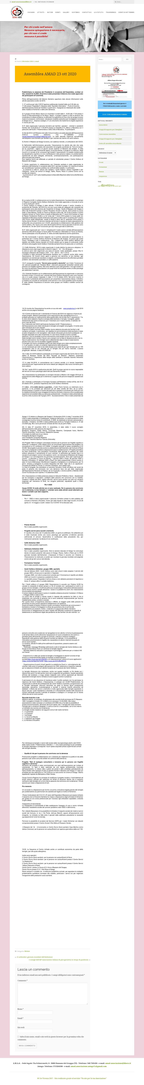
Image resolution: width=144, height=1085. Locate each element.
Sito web (20, 1027)
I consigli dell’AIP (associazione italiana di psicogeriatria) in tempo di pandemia (58, 960)
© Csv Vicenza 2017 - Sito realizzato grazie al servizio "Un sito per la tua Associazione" (72, 1078)
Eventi (57, 12)
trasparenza (103, 176)
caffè (99, 186)
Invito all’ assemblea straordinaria (110, 143)
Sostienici (76, 12)
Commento (22, 980)
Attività (40, 12)
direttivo (107, 185)
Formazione (103, 167)
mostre (116, 186)
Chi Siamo (31, 12)
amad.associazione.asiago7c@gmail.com (89, 1066)
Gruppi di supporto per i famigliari (110, 129)
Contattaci (87, 12)
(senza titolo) (103, 125)
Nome (20, 1009)
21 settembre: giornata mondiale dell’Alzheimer (35, 957)
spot (120, 186)
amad (37, 61)
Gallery (66, 12)
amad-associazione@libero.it (21, 2)
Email (20, 1018)
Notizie (50, 12)
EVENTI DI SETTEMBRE (126, 12)
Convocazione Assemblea (107, 134)
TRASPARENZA (111, 12)
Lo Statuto (98, 12)
